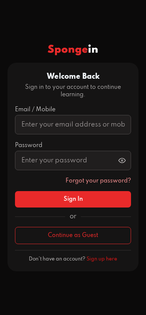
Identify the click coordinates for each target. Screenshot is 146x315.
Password (28, 146)
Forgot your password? (98, 181)
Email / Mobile (35, 110)
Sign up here (101, 259)
